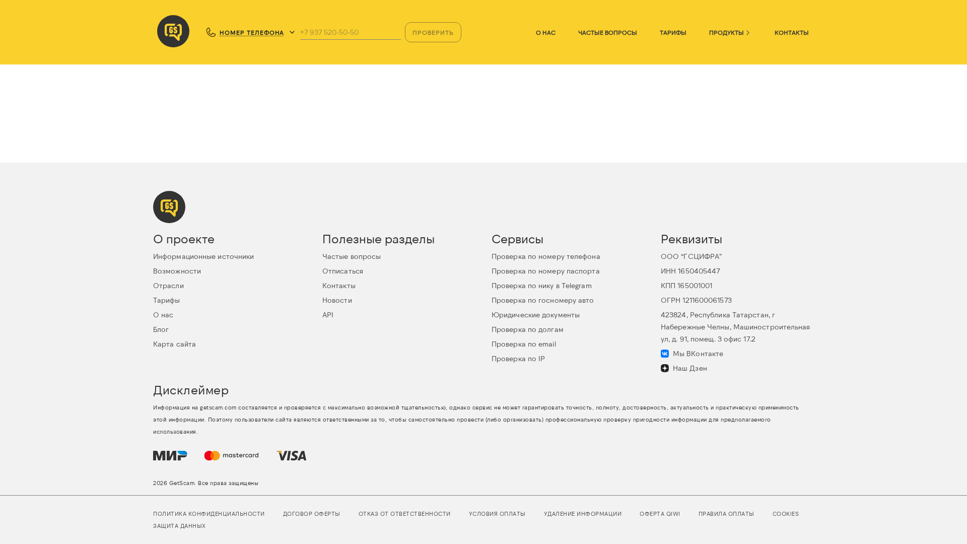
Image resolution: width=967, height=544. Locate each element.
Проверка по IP (518, 358)
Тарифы (673, 32)
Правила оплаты (726, 513)
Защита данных (179, 525)
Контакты (792, 32)
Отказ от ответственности (405, 513)
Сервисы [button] (517, 238)
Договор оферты (311, 513)
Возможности (177, 270)
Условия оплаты (497, 513)
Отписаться (342, 270)
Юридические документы (536, 314)
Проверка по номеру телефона (546, 256)
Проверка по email (524, 343)
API (327, 314)
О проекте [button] (184, 238)
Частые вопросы (607, 32)
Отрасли (168, 285)
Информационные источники (203, 256)
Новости (337, 300)
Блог (161, 329)
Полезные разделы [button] (378, 238)
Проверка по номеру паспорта (546, 270)
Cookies (786, 513)
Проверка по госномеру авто (543, 300)
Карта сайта (174, 343)
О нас (546, 32)
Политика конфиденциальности (209, 513)
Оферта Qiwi (660, 513)
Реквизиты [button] (691, 238)
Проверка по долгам (528, 329)
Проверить (433, 32)
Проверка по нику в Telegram (542, 285)
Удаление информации (583, 513)
